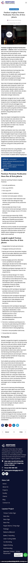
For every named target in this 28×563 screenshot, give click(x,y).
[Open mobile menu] (26, 2)
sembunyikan (13, 159)
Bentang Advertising (15, 20)
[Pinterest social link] (10, 425)
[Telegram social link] (17, 425)
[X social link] (6, 425)
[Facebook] (3, 473)
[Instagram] (6, 473)
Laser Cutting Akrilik (9, 539)
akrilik (11, 91)
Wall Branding (7, 548)
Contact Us (6, 503)
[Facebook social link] (2, 425)
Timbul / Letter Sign (9, 513)
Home (4, 484)
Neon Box (14, 136)
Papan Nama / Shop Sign (11, 526)
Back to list (14, 431)
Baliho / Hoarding (8, 536)
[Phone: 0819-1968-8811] (2, 467)
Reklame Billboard (9, 532)
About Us (5, 487)
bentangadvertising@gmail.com (13, 470)
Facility (5, 493)
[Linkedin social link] (13, 425)
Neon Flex (6, 522)
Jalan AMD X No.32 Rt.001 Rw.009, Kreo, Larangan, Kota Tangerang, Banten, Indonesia (13, 463)
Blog (4, 499)
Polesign (6, 529)
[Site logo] (7, 2)
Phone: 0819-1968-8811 (10, 468)
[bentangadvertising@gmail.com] (2, 470)
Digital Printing (8, 545)
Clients (5, 496)
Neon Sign (6, 519)
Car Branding (7, 542)
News (16, 9)
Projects (5, 490)
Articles (12, 9)
